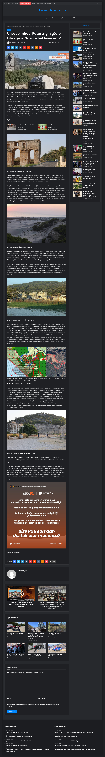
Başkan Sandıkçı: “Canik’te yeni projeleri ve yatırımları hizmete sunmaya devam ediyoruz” (36, 636)
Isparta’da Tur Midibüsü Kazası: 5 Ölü (90, 155)
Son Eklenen (85, 25)
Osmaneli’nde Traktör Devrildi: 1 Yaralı (54, 634)
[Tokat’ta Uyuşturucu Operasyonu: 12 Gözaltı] (37, 648)
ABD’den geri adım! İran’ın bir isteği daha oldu (89, 147)
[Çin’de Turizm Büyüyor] (77, 115)
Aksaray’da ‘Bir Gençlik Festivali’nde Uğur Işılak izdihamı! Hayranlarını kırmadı (90, 76)
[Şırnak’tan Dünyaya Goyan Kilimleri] (77, 171)
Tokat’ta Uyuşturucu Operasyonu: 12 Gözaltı (35, 655)
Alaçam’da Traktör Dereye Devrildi (40, 3)
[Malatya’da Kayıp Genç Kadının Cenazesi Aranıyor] (77, 186)
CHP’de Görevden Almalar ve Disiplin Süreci (88, 40)
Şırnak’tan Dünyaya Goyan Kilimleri (89, 170)
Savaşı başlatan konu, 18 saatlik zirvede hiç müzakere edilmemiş (90, 163)
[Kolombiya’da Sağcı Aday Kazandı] (77, 179)
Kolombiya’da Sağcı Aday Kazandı (89, 177)
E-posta (9, 698)
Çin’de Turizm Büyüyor (89, 113)
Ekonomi (45, 18)
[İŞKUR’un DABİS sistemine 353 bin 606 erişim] (77, 49)
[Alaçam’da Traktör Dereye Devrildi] (16, 627)
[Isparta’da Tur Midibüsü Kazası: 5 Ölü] (77, 156)
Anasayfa (32, 18)
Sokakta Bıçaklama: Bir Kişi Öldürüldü (90, 32)
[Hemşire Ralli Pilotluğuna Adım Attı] (57, 648)
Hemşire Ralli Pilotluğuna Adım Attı (55, 655)
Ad (8, 692)
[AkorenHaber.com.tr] (52, 10)
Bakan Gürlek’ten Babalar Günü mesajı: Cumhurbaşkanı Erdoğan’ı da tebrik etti (90, 194)
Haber (39, 18)
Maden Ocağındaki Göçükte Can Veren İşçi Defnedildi (15, 655)
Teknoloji (60, 18)
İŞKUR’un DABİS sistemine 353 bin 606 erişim (89, 48)
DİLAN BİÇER (13, 42)
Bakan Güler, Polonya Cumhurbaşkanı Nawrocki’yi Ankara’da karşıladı (89, 122)
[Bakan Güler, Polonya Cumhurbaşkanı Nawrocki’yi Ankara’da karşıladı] (77, 122)
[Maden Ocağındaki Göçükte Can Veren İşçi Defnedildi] (16, 648)
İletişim (73, 18)
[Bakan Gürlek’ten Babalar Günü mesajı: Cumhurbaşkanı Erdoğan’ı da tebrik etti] (77, 194)
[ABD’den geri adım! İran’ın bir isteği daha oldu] (77, 148)
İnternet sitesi (41, 698)
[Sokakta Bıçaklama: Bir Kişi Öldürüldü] (11, 127)
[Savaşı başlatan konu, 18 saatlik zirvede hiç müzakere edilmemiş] (77, 164)
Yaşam (67, 18)
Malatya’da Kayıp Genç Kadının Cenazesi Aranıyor (90, 185)
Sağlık (52, 18)
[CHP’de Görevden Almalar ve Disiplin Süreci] (42, 127)
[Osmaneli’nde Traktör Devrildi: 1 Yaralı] (57, 627)
